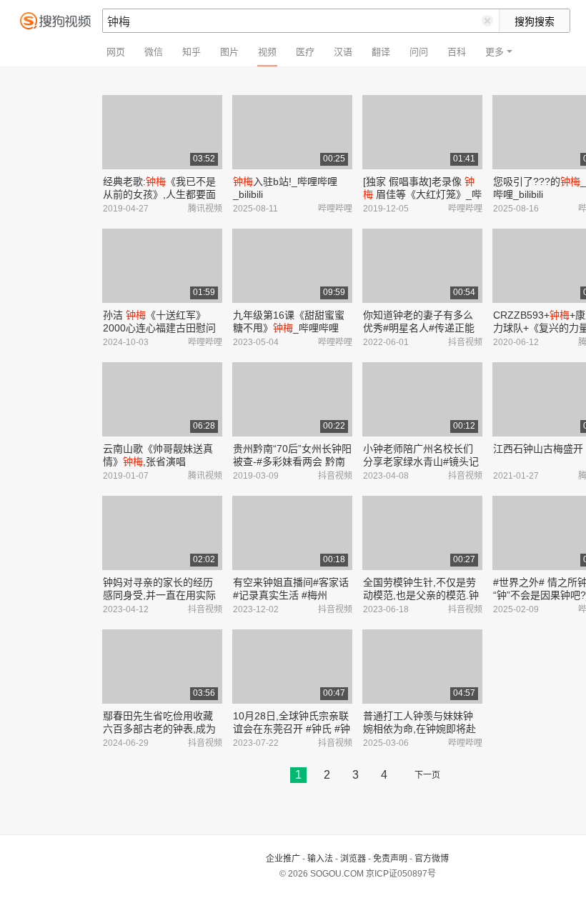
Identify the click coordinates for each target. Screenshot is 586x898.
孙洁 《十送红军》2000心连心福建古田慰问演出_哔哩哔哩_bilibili (159, 327)
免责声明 (390, 859)
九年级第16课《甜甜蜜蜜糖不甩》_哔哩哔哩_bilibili (288, 327)
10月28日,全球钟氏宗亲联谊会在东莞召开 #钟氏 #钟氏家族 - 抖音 (291, 728)
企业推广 (283, 859)
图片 (229, 51)
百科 (456, 51)
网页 (115, 51)
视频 (267, 51)
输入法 (320, 859)
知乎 (191, 51)
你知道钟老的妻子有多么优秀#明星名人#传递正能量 (419, 327)
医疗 (305, 51)
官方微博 (431, 859)
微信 (153, 51)
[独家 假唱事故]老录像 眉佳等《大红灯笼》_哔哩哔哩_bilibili (422, 194)
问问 (418, 51)
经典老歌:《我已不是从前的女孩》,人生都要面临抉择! (159, 194)
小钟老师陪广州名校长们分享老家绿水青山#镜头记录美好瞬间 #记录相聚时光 (422, 461)
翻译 (381, 51)
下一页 (427, 775)
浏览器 (353, 859)
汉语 (343, 51)
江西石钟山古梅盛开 (538, 448)
